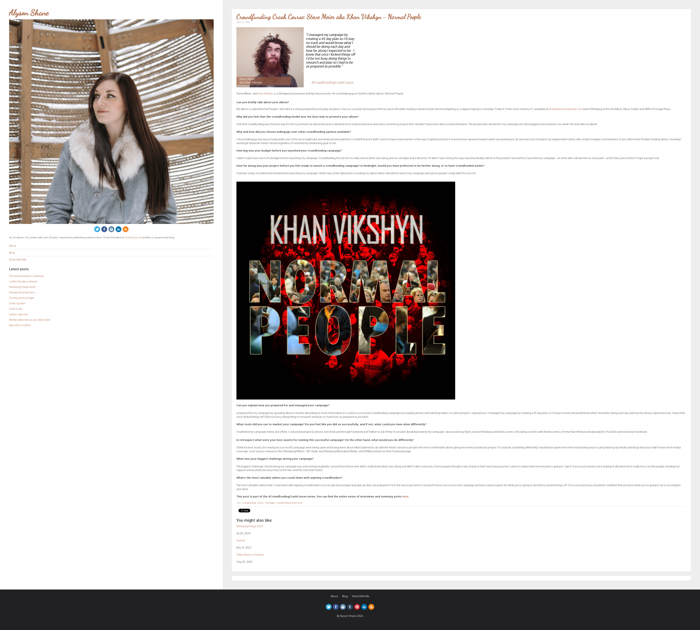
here (405, 496)
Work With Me (17, 259)
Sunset (240, 540)
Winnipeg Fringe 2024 (22, 287)
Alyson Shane (29, 13)
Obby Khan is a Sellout (250, 554)
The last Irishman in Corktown (26, 276)
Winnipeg (270, 502)
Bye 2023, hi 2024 (19, 325)
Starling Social (133, 237)
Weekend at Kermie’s (22, 292)
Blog (12, 252)
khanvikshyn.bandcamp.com (565, 109)
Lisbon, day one (18, 314)
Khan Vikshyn (265, 93)
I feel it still (15, 309)
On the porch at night (21, 298)
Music (261, 502)
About (12, 245)
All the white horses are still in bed (29, 319)
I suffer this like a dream (23, 281)
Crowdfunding (249, 502)
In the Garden (17, 303)
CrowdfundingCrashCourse (289, 502)
